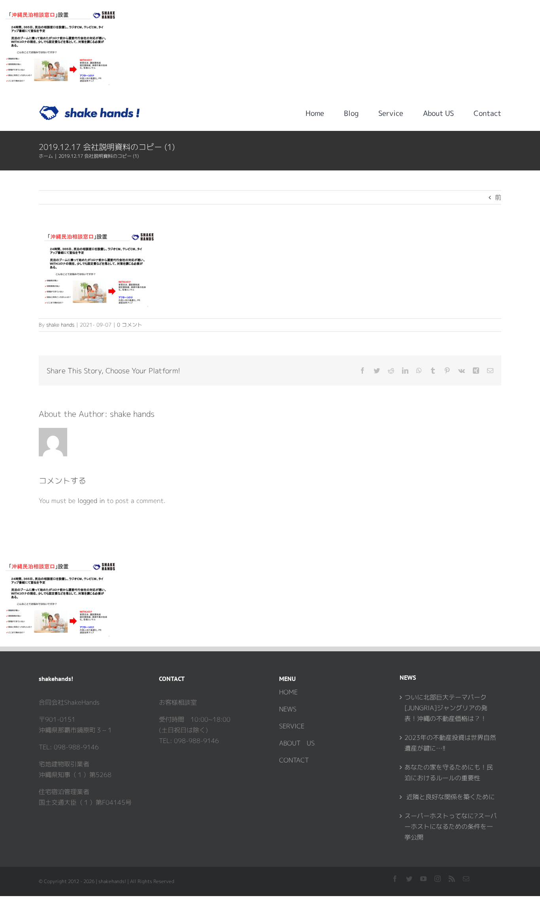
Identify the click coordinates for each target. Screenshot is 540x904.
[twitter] (409, 879)
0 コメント (129, 324)
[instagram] (437, 879)
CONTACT (294, 760)
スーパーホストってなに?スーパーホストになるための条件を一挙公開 (450, 826)
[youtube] (423, 879)
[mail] (466, 879)
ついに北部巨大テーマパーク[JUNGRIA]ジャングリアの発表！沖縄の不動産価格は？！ (445, 708)
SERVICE (291, 726)
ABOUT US (297, 743)
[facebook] (395, 879)
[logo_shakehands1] (89, 108)
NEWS (287, 709)
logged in (91, 500)
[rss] (452, 879)
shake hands (60, 324)
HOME (288, 692)
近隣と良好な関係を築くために (449, 796)
